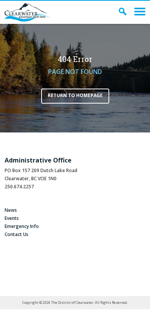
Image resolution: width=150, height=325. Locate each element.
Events (12, 218)
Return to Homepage (75, 95)
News (11, 210)
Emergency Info (22, 226)
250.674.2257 (19, 186)
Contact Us (16, 234)
